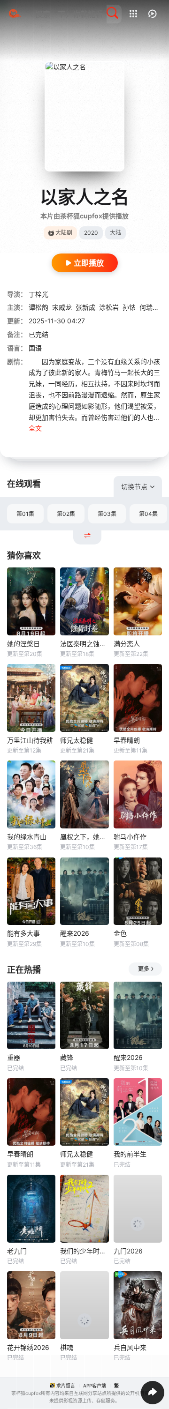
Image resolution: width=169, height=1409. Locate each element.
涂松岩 (109, 307)
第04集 (148, 513)
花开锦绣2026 (28, 1347)
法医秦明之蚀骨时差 (84, 644)
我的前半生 (130, 1154)
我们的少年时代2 (84, 1251)
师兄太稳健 (76, 740)
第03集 (107, 513)
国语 (35, 348)
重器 (13, 1057)
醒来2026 (74, 933)
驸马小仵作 (130, 837)
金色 (120, 933)
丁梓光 (38, 294)
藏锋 (66, 1057)
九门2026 (128, 1251)
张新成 (85, 307)
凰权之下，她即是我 (84, 837)
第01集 (25, 513)
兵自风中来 (130, 1347)
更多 (143, 968)
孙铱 (129, 307)
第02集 (66, 513)
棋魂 (66, 1347)
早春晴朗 (127, 740)
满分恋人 (127, 644)
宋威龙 (62, 307)
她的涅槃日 (23, 644)
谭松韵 (38, 307)
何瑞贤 (149, 307)
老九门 (17, 1251)
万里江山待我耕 (30, 740)
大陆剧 (63, 232)
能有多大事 (23, 933)
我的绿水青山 (26, 837)
